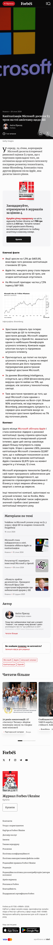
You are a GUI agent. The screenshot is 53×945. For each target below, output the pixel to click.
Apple (16, 660)
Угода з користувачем (13, 825)
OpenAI (20, 664)
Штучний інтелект (29, 660)
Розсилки (7, 849)
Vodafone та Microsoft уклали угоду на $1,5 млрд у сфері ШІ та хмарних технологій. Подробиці (26, 525)
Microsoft (7, 660)
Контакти (7, 821)
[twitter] (4, 760)
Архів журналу (10, 879)
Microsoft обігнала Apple (31, 428)
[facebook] (9, 760)
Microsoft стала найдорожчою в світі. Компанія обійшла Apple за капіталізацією (18, 544)
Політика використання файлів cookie (21, 858)
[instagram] (15, 760)
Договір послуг (10, 835)
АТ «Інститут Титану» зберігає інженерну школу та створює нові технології (17, 723)
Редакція (7, 867)
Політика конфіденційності (16, 854)
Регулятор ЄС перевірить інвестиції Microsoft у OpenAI (19, 562)
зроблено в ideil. (42, 939)
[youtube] (26, 760)
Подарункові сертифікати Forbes (18, 893)
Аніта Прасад (16, 125)
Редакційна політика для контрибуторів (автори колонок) (26, 873)
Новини (6, 111)
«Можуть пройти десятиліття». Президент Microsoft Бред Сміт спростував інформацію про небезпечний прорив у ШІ (19, 584)
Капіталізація (9, 664)
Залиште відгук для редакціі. (17, 649)
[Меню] (48, 3)
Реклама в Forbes (11, 884)
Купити (19, 239)
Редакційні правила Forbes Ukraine (19, 863)
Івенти (6, 839)
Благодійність (9, 889)
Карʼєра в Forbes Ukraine (14, 830)
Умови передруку (11, 844)
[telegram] (21, 760)
